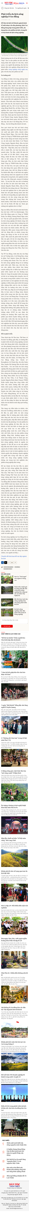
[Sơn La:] (7, 580)
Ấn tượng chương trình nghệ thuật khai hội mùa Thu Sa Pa (13, 806)
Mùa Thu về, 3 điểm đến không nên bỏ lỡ (14, 974)
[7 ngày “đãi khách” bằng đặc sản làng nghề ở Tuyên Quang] (14, 725)
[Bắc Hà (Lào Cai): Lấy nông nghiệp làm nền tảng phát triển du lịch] (7, 602)
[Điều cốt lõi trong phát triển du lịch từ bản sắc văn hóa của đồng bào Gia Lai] (14, 1128)
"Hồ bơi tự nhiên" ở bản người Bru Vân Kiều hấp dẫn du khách (13, 639)
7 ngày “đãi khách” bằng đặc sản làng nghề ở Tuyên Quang (14, 706)
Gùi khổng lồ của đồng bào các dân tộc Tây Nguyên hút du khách (13, 1008)
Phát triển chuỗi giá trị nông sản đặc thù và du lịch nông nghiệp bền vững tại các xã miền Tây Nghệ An (20, 591)
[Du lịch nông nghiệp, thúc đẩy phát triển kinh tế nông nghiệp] (7, 612)
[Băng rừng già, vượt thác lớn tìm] (14, 792)
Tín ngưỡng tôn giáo (20, 8)
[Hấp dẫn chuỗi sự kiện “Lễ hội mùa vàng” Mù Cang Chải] (14, 858)
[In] (12, 562)
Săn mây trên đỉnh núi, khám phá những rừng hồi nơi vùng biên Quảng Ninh (16, 1169)
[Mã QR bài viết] (15, 562)
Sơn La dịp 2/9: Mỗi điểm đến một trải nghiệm (14, 907)
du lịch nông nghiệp (8, 567)
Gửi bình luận (7, 626)
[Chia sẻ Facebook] (2, 562)
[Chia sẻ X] (5, 562)
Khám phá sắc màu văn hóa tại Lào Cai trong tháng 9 (13, 1043)
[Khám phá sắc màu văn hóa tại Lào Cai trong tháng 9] (14, 1062)
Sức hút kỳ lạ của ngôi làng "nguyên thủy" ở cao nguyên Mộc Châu (16, 1161)
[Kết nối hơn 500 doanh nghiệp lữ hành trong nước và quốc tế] (14, 1093)
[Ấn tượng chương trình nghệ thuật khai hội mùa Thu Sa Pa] (14, 825)
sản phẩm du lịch (8, 568)
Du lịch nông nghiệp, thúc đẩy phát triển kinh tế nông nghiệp (20, 611)
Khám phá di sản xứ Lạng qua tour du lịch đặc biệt (14, 872)
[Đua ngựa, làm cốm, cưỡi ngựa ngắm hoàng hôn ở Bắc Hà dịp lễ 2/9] (14, 960)
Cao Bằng (17, 567)
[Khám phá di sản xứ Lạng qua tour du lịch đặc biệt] (14, 892)
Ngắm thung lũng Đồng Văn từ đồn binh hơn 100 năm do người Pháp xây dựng (16, 1152)
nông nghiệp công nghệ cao (18, 69)
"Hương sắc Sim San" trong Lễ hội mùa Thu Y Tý (14, 739)
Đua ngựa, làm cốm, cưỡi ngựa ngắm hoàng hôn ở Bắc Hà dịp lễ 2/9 (14, 939)
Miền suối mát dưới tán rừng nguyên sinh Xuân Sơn (17, 1144)
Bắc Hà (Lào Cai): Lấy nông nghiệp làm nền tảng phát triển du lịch (21, 601)
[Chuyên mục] (2, 3)
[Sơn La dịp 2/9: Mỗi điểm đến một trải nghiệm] (14, 925)
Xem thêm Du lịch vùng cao (10, 634)
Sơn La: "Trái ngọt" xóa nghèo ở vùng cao (20, 578)
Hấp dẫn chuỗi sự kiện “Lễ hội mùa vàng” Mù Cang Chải (13, 839)
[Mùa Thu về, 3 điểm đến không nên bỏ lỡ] (14, 994)
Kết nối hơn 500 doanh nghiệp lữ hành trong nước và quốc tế (13, 1076)
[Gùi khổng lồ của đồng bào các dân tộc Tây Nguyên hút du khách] (14, 1029)
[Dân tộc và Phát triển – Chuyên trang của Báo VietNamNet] (9, 3)
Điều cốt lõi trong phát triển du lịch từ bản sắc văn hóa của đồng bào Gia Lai (13, 1108)
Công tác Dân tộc (9, 8)
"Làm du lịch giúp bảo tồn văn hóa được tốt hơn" (13, 673)
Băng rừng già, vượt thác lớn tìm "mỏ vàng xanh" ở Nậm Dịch (13, 772)
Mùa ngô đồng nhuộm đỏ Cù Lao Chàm (16, 1177)
